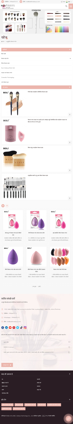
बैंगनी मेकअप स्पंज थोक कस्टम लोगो (36, 233)
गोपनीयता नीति (5, 393)
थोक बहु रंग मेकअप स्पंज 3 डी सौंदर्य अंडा (13, 234)
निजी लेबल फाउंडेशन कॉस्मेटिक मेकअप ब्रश (37, 92)
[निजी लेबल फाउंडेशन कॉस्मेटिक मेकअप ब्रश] (14, 103)
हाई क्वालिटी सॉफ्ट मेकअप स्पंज (60, 233)
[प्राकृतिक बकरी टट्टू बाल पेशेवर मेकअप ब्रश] (14, 186)
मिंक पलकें (3, 53)
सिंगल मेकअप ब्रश (5, 63)
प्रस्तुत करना (6, 365)
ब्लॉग (3, 389)
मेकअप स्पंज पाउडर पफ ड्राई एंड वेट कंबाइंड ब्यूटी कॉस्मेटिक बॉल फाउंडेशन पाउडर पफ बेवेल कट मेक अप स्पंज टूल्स (47, 121)
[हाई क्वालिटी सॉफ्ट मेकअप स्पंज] (60, 220)
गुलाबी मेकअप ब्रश (6, 408)
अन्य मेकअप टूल (5, 82)
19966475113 (13, 1)
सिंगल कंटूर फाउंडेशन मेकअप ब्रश (35, 147)
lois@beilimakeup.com (33, 1)
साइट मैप (39, 389)
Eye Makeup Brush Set (8, 68)
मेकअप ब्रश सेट (5, 58)
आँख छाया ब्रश (19, 404)
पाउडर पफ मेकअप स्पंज (6, 72)
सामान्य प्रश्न (5, 386)
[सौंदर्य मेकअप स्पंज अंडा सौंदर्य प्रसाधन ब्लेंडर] (36, 257)
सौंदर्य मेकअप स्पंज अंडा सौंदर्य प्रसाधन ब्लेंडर (36, 270)
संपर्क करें (39, 382)
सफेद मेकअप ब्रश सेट (30, 404)
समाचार (38, 386)
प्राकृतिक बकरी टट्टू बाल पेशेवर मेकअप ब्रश (38, 175)
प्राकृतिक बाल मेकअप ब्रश (54, 404)
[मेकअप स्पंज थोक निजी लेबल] (60, 257)
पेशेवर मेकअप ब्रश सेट (7, 404)
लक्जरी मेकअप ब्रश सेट (19, 408)
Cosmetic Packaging (7, 77)
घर (3, 41)
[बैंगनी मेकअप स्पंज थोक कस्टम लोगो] (36, 220)
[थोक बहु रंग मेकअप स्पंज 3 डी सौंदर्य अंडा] (13, 220)
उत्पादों (38, 379)
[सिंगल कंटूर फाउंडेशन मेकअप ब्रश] (14, 158)
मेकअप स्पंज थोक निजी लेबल (60, 269)
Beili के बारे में (5, 382)
